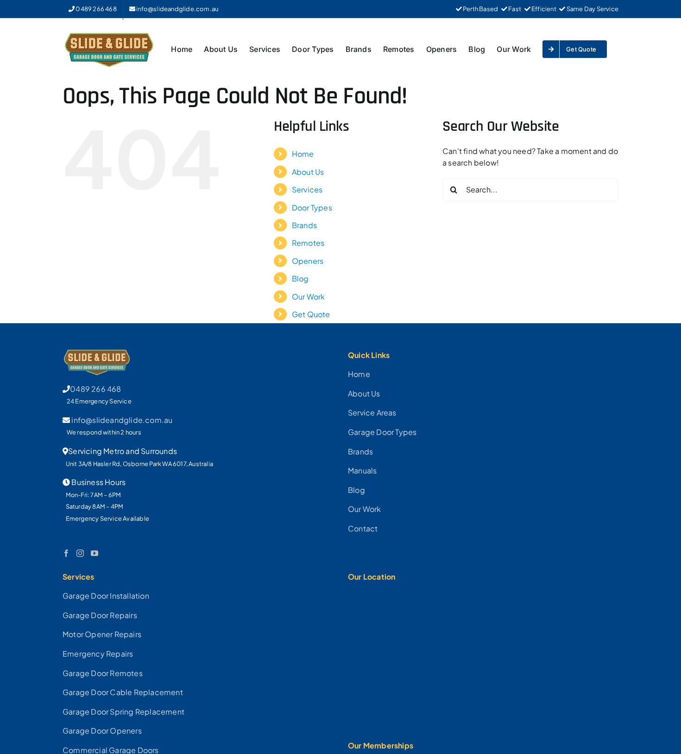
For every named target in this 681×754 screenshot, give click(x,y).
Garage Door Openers (102, 730)
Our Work (308, 296)
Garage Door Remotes (103, 673)
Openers (307, 261)
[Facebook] (66, 553)
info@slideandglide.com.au (121, 420)
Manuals (362, 470)
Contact (363, 528)
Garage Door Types (382, 432)
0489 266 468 (95, 389)
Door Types (312, 207)
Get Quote (311, 314)
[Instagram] (80, 553)
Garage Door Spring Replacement (123, 711)
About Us (308, 172)
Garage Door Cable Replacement (123, 692)
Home (303, 154)
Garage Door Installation (106, 596)
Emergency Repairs (98, 653)
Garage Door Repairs (100, 615)
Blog (300, 278)
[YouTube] (94, 553)
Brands (304, 225)
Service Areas (372, 412)
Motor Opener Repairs (102, 634)
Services (307, 189)
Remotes (308, 243)
